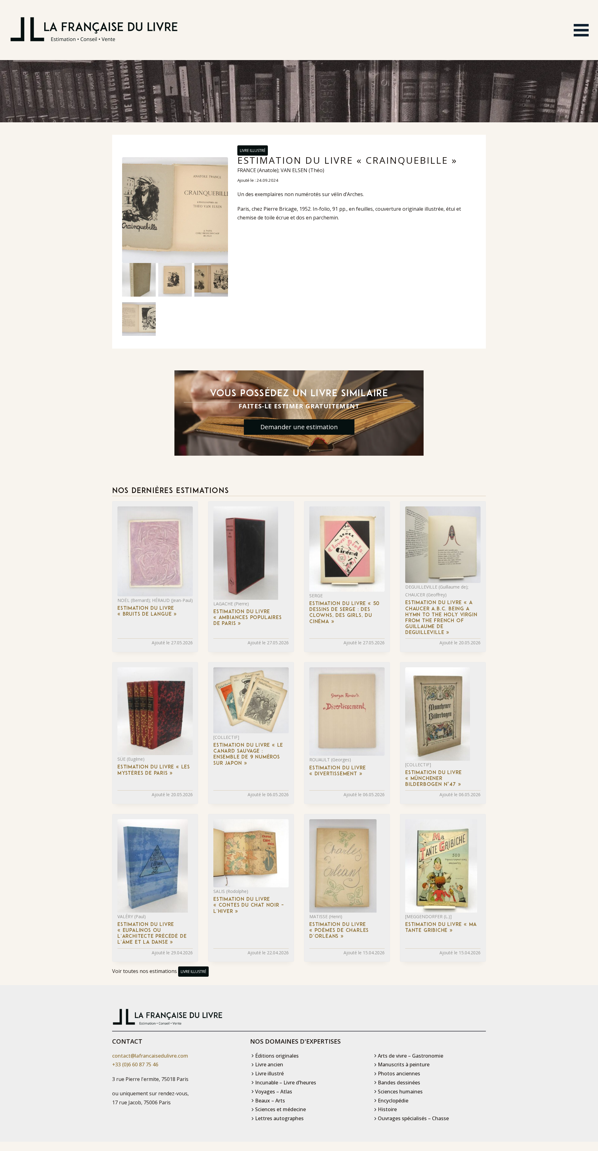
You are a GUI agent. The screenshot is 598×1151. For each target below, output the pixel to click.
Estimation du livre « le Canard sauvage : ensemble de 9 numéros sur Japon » (248, 754)
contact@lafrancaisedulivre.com (150, 1055)
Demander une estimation (299, 427)
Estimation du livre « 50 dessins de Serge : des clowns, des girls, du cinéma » (344, 612)
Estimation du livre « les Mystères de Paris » (153, 770)
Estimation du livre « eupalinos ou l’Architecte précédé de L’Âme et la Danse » (152, 933)
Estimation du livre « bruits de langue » (147, 611)
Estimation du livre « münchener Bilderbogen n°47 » (433, 778)
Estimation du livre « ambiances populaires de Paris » (247, 617)
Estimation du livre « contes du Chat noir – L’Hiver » (248, 905)
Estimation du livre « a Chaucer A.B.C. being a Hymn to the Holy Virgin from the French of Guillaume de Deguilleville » (441, 617)
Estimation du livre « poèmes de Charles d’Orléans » (339, 930)
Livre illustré (252, 150)
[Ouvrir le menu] (581, 30)
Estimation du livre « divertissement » (337, 771)
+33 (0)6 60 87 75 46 (135, 1064)
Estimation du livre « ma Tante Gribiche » (441, 927)
